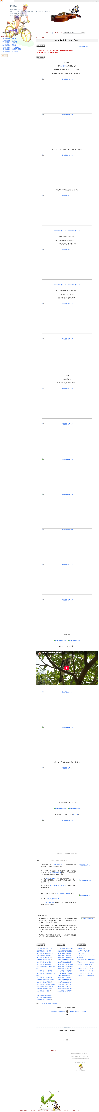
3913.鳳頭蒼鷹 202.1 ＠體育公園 (85, 972)
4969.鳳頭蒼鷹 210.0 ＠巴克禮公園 (45, 986)
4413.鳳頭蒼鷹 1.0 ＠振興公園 (64, 988)
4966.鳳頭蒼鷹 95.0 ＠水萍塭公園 (44, 982)
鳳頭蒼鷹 (49, 1003)
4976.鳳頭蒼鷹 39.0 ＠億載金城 (66, 40)
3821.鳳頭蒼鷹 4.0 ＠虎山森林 (44, 951)
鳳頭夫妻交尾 (50, 902)
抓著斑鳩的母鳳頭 (55, 873)
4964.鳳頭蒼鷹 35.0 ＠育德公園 (44, 981)
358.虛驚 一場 (81, 948)
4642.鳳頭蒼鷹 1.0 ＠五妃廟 (64, 992)
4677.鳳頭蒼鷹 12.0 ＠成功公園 (44, 964)
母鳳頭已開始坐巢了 (53, 899)
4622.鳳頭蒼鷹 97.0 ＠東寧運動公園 (86, 975)
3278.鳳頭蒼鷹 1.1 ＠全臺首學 (64, 962)
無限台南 (15, 6)
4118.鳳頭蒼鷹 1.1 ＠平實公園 (64, 982)
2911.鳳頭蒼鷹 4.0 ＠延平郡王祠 (44, 948)
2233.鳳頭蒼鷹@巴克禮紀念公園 (65, 948)
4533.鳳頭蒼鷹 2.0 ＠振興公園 (44, 955)
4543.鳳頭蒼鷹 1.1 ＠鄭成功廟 (64, 990)
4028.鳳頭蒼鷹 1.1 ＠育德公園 (64, 981)
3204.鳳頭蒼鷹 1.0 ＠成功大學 (64, 961)
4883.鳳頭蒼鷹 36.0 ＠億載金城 (44, 995)
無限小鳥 (43, 1003)
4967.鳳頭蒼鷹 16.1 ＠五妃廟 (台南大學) (12, 49)
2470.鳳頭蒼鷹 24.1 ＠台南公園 (85, 964)
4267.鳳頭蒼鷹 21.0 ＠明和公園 (85, 973)
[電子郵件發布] (67, 1014)
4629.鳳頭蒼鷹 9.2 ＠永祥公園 (44, 961)
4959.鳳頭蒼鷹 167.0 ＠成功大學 (44, 977)
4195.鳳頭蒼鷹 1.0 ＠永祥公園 (64, 984)
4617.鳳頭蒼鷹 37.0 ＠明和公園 (44, 959)
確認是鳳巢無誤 (51, 878)
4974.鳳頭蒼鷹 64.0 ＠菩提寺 (43, 990)
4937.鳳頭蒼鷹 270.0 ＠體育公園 (44, 972)
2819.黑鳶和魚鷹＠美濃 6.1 (84, 966)
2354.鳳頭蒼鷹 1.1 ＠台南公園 (64, 950)
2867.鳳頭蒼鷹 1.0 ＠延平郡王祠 (65, 951)
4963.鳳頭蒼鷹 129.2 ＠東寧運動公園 (45, 979)
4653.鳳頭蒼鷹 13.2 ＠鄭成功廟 (44, 962)
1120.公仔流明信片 (82, 953)
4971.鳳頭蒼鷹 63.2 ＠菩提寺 (9, 44)
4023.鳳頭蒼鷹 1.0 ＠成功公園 (64, 979)
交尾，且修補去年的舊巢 (63, 893)
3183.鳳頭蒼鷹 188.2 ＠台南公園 (85, 968)
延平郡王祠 (63, 66)
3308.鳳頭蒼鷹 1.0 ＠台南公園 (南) (65, 964)
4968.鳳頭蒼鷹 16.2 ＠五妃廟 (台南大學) (46, 984)
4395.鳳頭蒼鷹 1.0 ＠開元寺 (64, 986)
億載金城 (55, 1003)
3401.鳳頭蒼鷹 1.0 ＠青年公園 (64, 968)
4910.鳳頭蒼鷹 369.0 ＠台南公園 (44, 970)
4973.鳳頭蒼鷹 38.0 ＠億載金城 (44, 999)
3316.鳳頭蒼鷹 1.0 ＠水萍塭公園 (65, 966)
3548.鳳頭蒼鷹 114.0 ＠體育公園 (85, 970)
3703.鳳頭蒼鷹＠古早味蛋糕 (64, 975)
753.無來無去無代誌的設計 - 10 (85, 951)
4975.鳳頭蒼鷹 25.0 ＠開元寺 (43, 992)
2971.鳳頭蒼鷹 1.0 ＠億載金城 (64, 957)
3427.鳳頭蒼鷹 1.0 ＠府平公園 (64, 970)
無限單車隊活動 (58, 864)
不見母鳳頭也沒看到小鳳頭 (58, 885)
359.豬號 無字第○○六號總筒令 (84, 950)
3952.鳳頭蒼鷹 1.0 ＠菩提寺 (64, 977)
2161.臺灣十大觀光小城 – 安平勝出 (86, 962)
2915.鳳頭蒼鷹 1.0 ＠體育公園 (64, 955)
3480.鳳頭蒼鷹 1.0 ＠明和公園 (64, 972)
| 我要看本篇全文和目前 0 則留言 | (57, 1011)
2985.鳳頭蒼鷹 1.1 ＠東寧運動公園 (65, 959)
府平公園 (75, 814)
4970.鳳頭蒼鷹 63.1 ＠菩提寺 (9, 45)
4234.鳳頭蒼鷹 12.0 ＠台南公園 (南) (45, 953)
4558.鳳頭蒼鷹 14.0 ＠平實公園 (44, 957)
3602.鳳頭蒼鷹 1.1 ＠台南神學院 (65, 973)
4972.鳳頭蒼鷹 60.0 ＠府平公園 (44, 988)
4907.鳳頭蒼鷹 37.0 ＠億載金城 (44, 997)
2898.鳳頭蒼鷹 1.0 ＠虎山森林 (64, 953)
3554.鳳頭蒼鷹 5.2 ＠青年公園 (44, 950)
